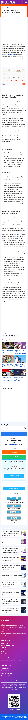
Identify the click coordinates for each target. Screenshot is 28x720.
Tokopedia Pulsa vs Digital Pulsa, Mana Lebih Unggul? (12, 11)
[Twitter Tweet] (3, 335)
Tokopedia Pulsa (10, 54)
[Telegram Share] (9, 335)
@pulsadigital (6, 675)
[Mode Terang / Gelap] (23, 1)
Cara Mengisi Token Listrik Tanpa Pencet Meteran (11, 576)
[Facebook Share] (6, 335)
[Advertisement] (14, 30)
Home (3, 7)
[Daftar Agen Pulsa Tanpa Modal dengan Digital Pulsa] (20, 372)
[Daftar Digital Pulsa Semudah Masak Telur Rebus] (8, 359)
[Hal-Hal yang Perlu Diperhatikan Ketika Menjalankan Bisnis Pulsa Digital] (8, 372)
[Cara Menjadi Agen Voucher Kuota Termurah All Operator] (20, 359)
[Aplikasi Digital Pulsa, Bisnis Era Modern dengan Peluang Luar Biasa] (20, 345)
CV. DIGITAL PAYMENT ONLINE (20, 717)
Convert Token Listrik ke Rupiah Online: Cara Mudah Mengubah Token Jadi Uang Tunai (11, 533)
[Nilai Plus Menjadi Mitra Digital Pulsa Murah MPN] (8, 345)
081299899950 (6, 668)
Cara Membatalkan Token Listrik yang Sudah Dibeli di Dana (11, 593)
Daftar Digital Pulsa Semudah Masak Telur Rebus (7, 365)
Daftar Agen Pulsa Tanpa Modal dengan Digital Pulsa (19, 379)
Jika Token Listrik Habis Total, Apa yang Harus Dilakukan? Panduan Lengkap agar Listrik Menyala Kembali (10, 550)
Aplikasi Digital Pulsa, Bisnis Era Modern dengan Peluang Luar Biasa (19, 352)
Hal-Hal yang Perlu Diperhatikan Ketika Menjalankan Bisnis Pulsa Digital (7, 379)
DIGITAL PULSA (18, 716)
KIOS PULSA (13, 444)
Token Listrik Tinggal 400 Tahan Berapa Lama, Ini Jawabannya (11, 542)
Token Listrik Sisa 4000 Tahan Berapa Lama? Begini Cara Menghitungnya (10, 559)
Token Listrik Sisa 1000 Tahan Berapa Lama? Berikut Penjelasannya (10, 584)
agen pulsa (13, 179)
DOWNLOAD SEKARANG (14, 692)
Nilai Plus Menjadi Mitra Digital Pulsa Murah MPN (7, 352)
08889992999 (5, 671)
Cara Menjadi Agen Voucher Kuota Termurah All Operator (20, 365)
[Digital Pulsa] (8, 2)
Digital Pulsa (8, 7)
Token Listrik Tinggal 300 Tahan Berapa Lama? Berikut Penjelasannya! (11, 567)
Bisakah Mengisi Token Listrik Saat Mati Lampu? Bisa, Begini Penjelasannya (10, 601)
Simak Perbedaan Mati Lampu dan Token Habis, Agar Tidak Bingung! (10, 610)
